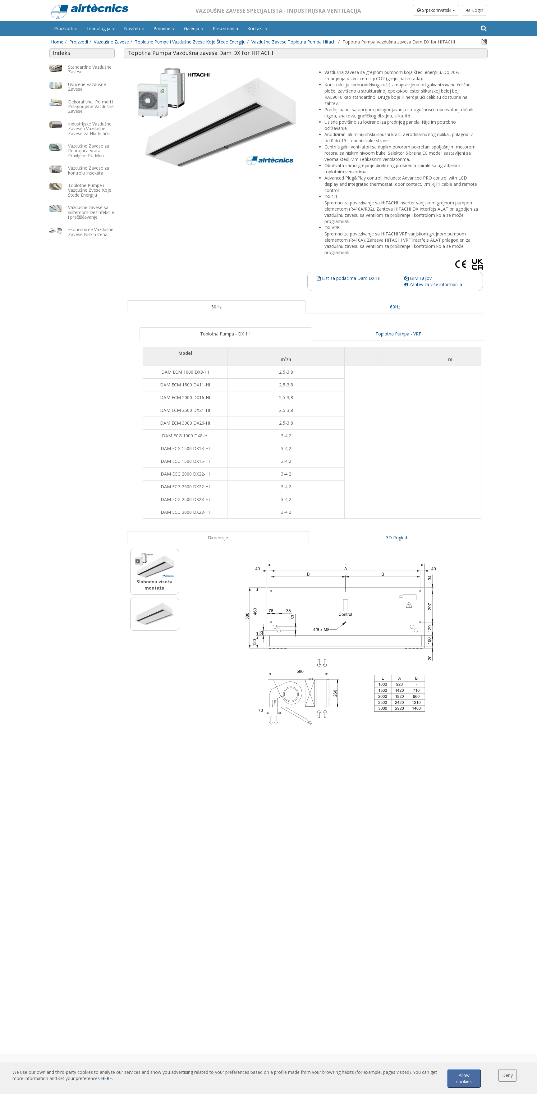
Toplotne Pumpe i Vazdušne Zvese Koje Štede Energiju (190, 42)
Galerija (192, 28)
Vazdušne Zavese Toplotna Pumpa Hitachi (294, 42)
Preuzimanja (225, 28)
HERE (106, 1078)
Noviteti (132, 28)
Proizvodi (64, 28)
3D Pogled (396, 537)
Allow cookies (464, 1078)
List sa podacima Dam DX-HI (350, 278)
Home (57, 42)
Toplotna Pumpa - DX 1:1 (225, 334)
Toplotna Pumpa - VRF (398, 334)
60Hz (395, 307)
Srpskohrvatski (436, 10)
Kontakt (255, 28)
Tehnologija (99, 28)
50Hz (216, 307)
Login (476, 10)
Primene (163, 28)
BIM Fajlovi (421, 278)
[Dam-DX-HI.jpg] (216, 118)
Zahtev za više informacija (435, 284)
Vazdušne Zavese (111, 42)
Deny (507, 1075)
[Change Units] (484, 41)
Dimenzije (218, 537)
